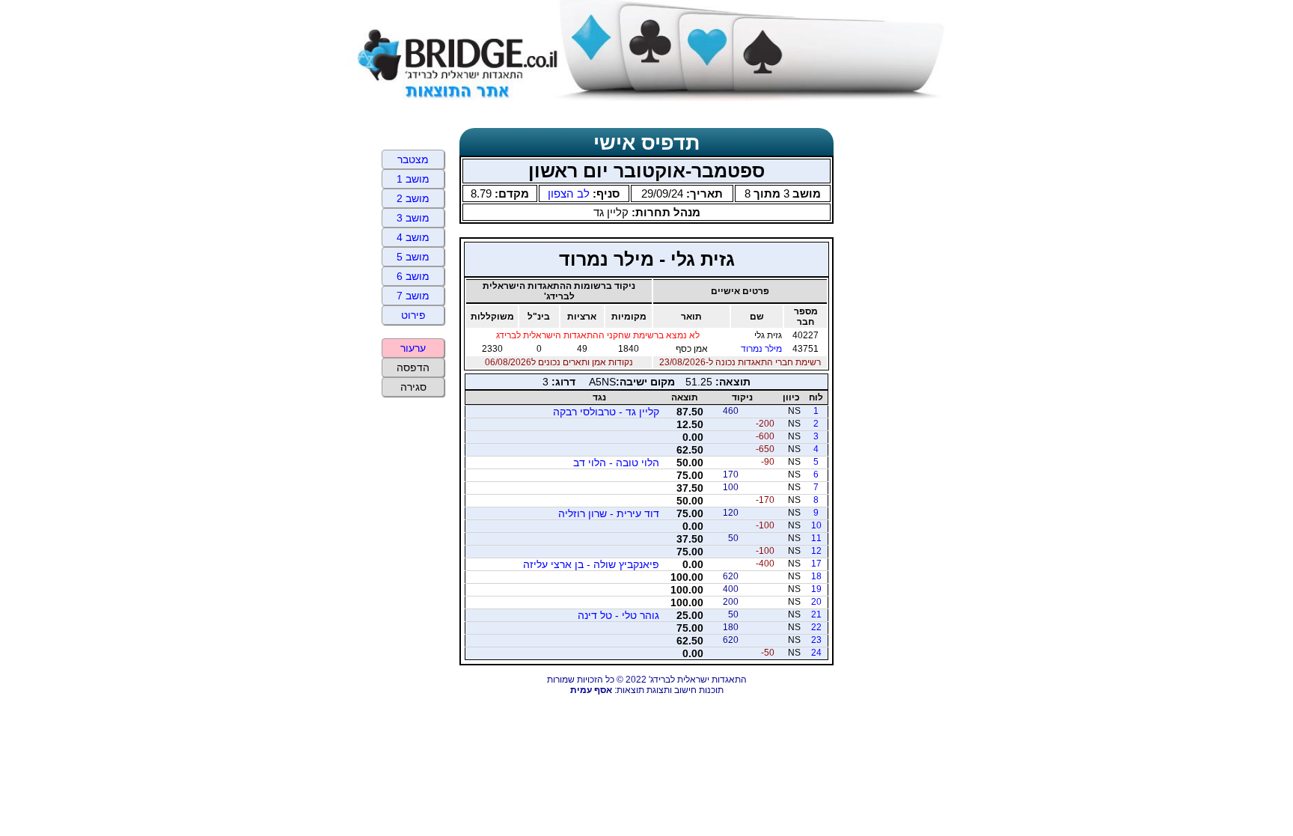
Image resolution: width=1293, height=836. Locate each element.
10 (816, 525)
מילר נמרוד (761, 349)
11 (816, 538)
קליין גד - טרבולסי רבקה (606, 412)
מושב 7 (413, 296)
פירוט (413, 315)
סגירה (413, 387)
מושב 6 (413, 276)
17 (816, 563)
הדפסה (413, 367)
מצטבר (413, 159)
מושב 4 (413, 237)
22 (816, 627)
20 (816, 602)
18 (816, 576)
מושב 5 (413, 257)
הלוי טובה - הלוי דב (616, 463)
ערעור (413, 348)
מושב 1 (413, 179)
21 (816, 614)
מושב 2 (413, 198)
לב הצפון (569, 193)
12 (816, 551)
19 (816, 589)
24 (816, 652)
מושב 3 (413, 218)
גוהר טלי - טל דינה (618, 615)
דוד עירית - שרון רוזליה (608, 513)
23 (816, 640)
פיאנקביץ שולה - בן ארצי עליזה (591, 564)
